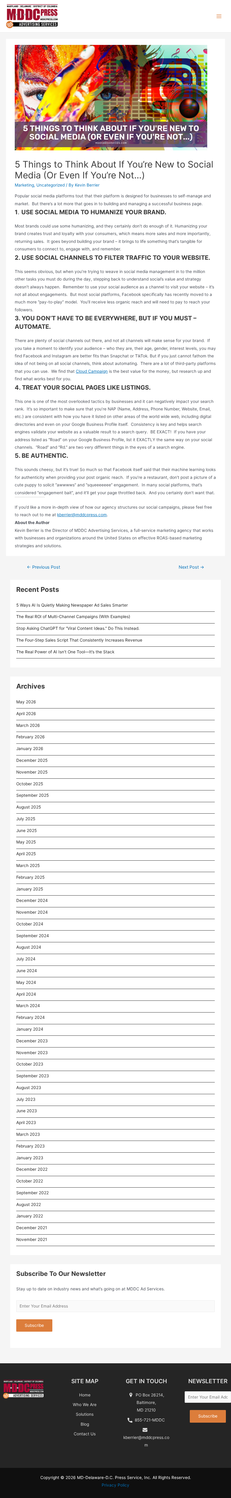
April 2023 (26, 1122)
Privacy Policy (115, 1485)
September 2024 (32, 935)
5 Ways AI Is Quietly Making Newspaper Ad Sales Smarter (72, 605)
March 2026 (28, 725)
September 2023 (32, 1075)
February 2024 (30, 1017)
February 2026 (30, 736)
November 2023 (32, 1052)
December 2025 (32, 760)
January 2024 (29, 1029)
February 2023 (30, 1146)
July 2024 (25, 958)
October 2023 (29, 1064)
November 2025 (32, 772)
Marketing (24, 185)
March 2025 (28, 865)
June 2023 (26, 1110)
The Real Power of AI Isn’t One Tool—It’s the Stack (65, 651)
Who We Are (85, 1404)
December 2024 (32, 900)
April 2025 (26, 853)
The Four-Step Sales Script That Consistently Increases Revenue (79, 640)
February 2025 (30, 877)
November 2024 (32, 912)
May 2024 (26, 982)
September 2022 (32, 1192)
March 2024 (28, 1005)
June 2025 (26, 830)
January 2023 (29, 1157)
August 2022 (28, 1204)
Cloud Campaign (92, 371)
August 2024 (28, 947)
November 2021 (31, 1239)
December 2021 (31, 1227)
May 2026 (26, 701)
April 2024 (26, 994)
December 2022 (32, 1169)
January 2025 (29, 889)
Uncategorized (50, 185)
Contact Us (85, 1433)
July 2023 (25, 1099)
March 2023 (28, 1134)
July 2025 (25, 818)
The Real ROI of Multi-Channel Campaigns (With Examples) (73, 616)
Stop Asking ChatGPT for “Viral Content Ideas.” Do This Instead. (78, 628)
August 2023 (28, 1087)
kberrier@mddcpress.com (82, 514)
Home (85, 1395)
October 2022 (29, 1181)
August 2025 (28, 807)
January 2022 (29, 1216)
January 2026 (29, 748)
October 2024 (29, 924)
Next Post (191, 567)
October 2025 (29, 783)
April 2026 (26, 713)
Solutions (85, 1414)
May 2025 (26, 842)
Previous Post (43, 567)
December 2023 (32, 1040)
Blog (85, 1424)
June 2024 (26, 970)
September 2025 (32, 795)
